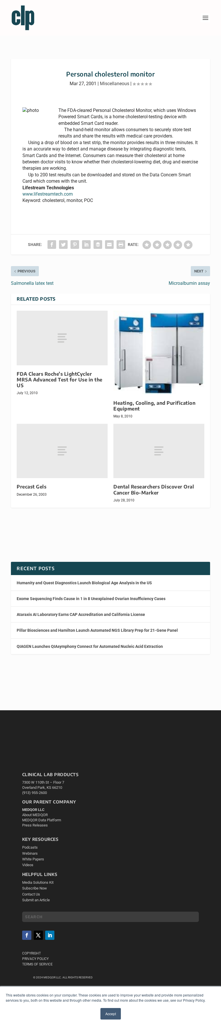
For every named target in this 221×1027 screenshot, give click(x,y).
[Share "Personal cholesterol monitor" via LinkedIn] (86, 244)
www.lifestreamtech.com (47, 194)
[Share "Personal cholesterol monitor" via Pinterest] (75, 244)
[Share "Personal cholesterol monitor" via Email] (109, 244)
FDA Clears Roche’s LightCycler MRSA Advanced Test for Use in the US (59, 379)
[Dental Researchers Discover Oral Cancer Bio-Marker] (158, 451)
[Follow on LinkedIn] (49, 935)
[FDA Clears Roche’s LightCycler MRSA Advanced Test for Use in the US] (62, 338)
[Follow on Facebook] (26, 935)
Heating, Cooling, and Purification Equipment (154, 406)
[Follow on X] (38, 935)
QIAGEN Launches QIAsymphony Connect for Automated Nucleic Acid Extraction (90, 646)
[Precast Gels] (62, 451)
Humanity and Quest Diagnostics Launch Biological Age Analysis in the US (84, 583)
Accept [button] (110, 1013)
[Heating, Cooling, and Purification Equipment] (158, 352)
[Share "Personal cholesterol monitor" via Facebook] (52, 244)
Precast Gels (31, 487)
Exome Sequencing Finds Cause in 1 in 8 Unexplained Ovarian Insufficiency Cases (91, 598)
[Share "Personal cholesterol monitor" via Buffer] (98, 244)
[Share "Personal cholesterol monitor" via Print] (121, 244)
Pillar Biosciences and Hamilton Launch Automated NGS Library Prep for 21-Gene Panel (97, 630)
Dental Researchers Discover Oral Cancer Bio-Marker (153, 489)
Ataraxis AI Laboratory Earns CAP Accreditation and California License (81, 614)
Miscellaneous (114, 83)
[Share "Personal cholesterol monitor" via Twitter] (63, 244)
